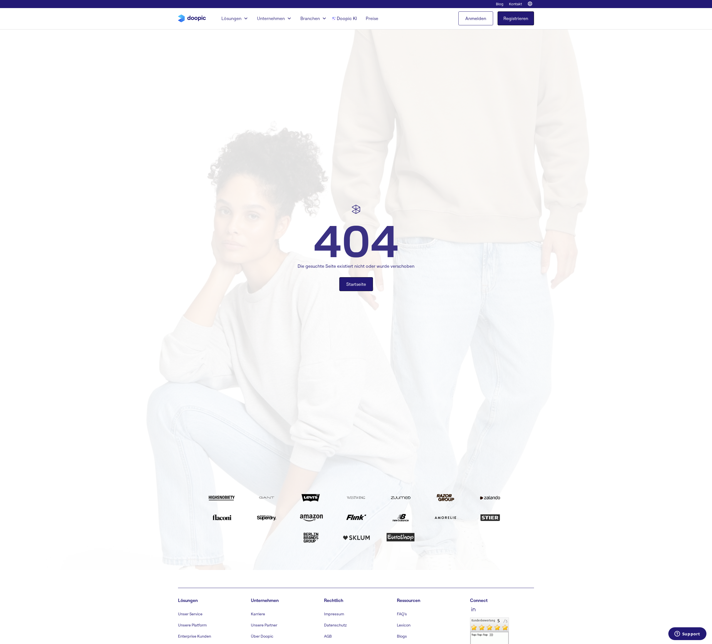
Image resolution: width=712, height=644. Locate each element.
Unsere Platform (192, 625)
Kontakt (515, 4)
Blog (499, 4)
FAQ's (402, 613)
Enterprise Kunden (194, 636)
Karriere (258, 613)
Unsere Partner (264, 625)
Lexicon (404, 625)
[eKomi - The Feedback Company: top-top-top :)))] (489, 640)
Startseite (356, 284)
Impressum (334, 613)
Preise (372, 18)
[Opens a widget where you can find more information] (687, 634)
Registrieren (515, 18)
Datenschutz (335, 625)
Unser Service (190, 613)
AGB (328, 636)
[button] (235, 18)
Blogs (402, 636)
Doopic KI (347, 18)
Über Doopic (262, 636)
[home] (192, 18)
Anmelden (475, 18)
